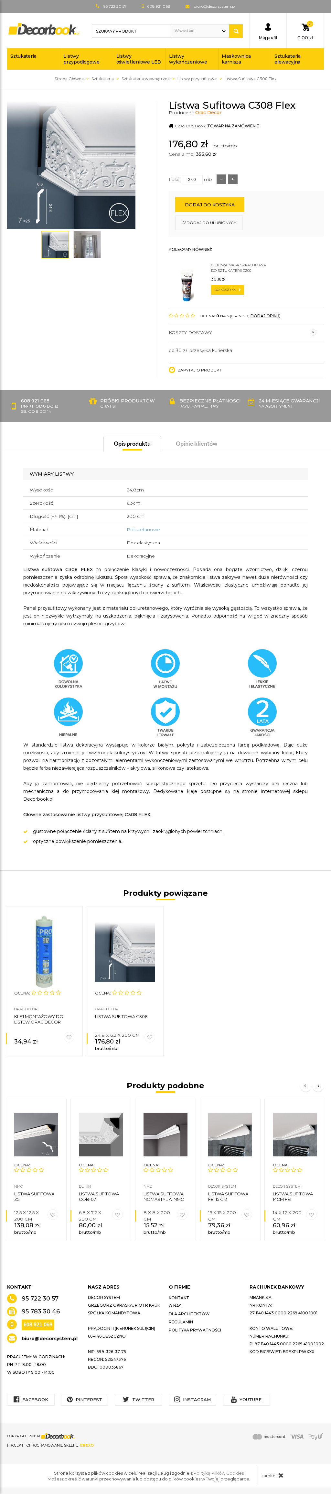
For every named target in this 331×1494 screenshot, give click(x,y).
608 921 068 (38, 1324)
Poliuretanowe (143, 529)
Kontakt (179, 1297)
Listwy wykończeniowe (188, 59)
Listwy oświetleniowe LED (138, 59)
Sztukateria (23, 56)
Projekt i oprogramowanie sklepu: (50, 1445)
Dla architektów (189, 1313)
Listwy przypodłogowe (81, 59)
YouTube (250, 1399)
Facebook (34, 1399)
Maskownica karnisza (236, 59)
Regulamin (181, 1322)
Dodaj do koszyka (210, 205)
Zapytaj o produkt (199, 370)
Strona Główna (69, 78)
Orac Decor (208, 112)
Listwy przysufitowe (197, 78)
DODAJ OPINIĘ (265, 315)
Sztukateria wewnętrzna (146, 78)
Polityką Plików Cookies (219, 1473)
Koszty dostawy (190, 332)
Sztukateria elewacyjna (287, 59)
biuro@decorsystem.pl (215, 6)
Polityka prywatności (195, 1330)
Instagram (196, 1399)
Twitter (142, 1399)
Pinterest (88, 1399)
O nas (175, 1305)
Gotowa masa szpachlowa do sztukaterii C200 (238, 268)
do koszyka (225, 290)
